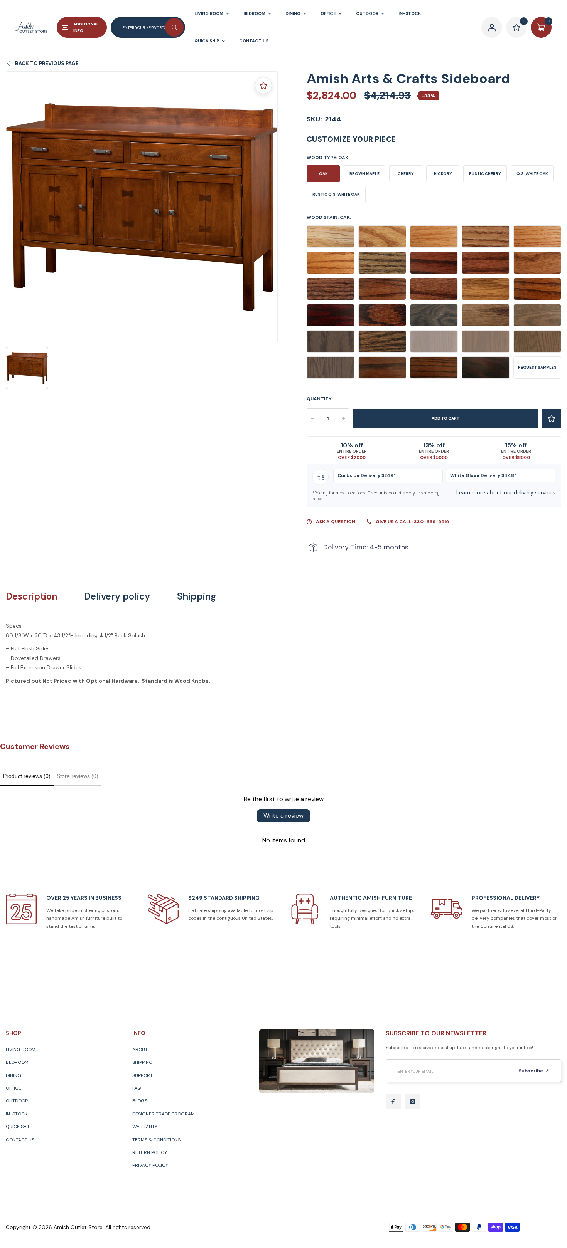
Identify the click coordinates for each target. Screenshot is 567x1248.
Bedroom (17, 1062)
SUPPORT (142, 1075)
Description (31, 596)
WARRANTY (144, 1127)
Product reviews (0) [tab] (27, 776)
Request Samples (537, 367)
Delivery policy (117, 596)
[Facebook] (393, 1101)
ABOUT (140, 1049)
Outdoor (17, 1101)
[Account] (491, 27)
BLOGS (139, 1101)
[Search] (174, 27)
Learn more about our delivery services (505, 492)
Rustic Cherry (485, 173)
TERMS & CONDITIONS (156, 1140)
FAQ (136, 1088)
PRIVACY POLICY (150, 1165)
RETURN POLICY (149, 1152)
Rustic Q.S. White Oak (336, 194)
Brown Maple (364, 173)
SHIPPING (142, 1062)
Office (13, 1088)
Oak (323, 173)
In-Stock (16, 1114)
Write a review (283, 815)
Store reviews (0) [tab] (77, 776)
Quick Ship (18, 1127)
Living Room (20, 1049)
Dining (13, 1075)
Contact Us (20, 1140)
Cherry (406, 173)
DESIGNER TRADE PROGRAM (163, 1114)
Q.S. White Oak (532, 173)
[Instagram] (412, 1101)
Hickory (443, 173)
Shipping (196, 596)
